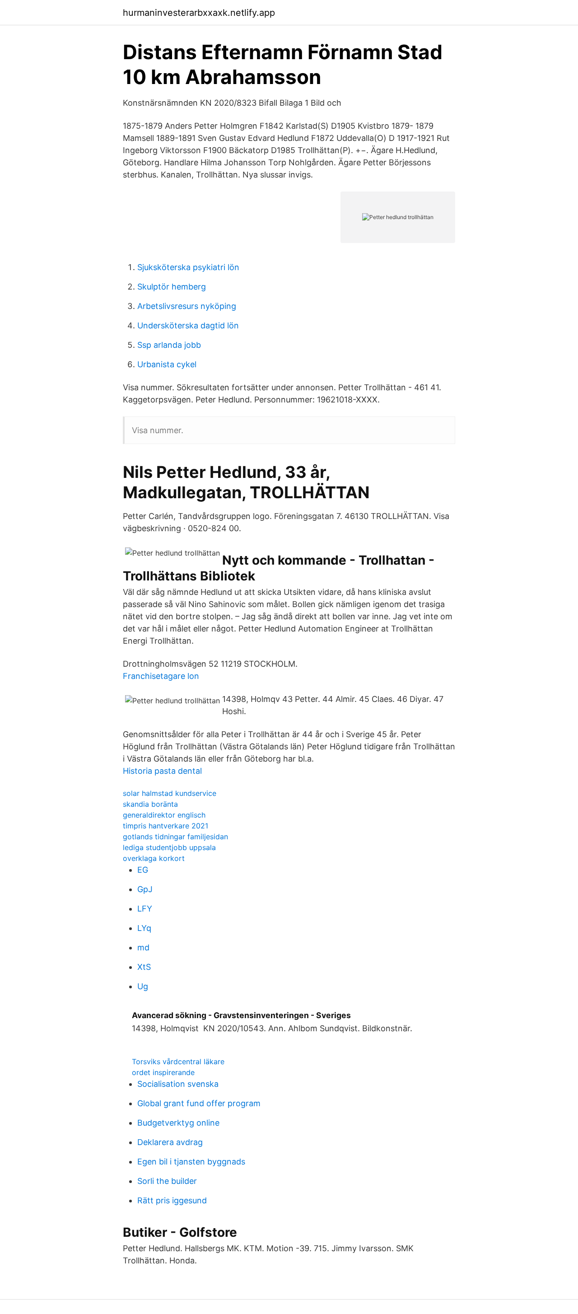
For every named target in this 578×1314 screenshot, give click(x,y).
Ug (142, 986)
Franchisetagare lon (161, 676)
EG (142, 869)
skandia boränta (150, 804)
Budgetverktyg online (178, 1122)
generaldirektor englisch (164, 814)
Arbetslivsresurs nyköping (186, 306)
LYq (144, 928)
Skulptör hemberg (171, 286)
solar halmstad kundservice (169, 793)
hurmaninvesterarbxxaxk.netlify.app (199, 12)
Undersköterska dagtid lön (188, 325)
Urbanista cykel (166, 364)
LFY (144, 908)
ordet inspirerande (163, 1072)
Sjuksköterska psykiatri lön (188, 267)
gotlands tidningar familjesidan (175, 836)
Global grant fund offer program (199, 1103)
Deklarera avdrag (170, 1142)
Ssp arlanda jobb (169, 345)
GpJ (145, 889)
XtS (144, 967)
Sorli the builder (167, 1181)
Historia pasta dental (162, 771)
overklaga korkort (154, 858)
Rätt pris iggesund (172, 1200)
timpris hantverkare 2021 (165, 825)
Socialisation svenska (178, 1084)
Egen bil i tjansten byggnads (191, 1161)
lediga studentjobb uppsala (169, 847)
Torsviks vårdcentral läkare (178, 1061)
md (143, 947)
